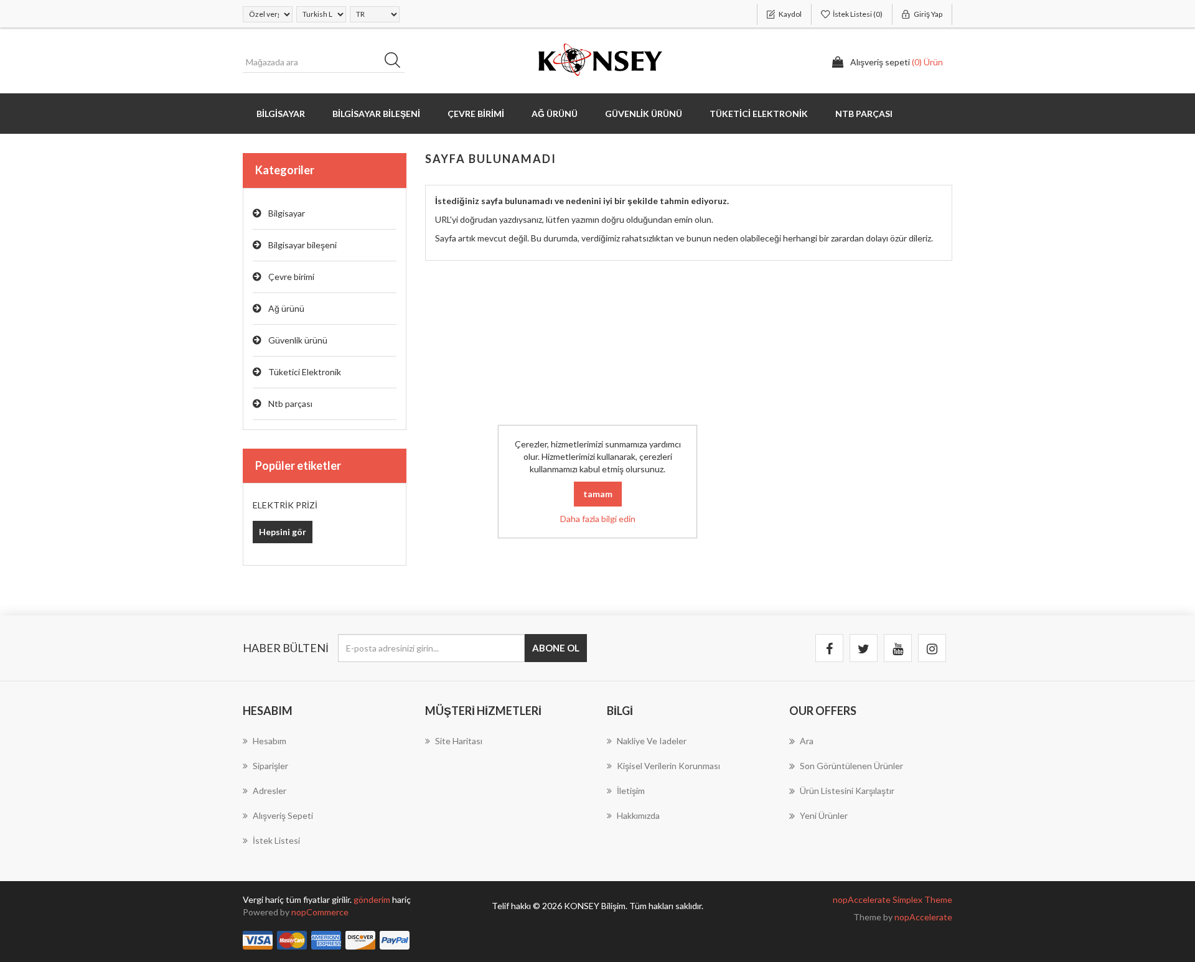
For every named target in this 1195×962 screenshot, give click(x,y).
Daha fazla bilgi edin (597, 518)
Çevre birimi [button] (476, 113)
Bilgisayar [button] (280, 113)
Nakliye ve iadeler (652, 741)
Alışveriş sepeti (283, 815)
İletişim (631, 790)
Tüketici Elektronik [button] (759, 113)
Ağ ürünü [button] (555, 113)
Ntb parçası (290, 403)
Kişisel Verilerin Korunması (668, 765)
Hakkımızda (638, 815)
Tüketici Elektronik (304, 372)
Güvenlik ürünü (297, 340)
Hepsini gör (282, 531)
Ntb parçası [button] (864, 113)
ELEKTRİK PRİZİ (285, 505)
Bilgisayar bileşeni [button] (376, 113)
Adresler (269, 790)
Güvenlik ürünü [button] (643, 113)
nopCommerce (320, 912)
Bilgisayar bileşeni (302, 245)
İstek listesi (276, 840)
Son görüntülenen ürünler (851, 765)
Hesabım (269, 741)
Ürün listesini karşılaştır (847, 790)
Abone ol (555, 647)
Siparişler (270, 765)
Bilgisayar (286, 213)
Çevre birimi (291, 276)
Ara (396, 62)
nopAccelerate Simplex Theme (892, 899)
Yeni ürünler (824, 815)
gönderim (373, 899)
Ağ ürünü (286, 308)
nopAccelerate (923, 917)
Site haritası (458, 741)
